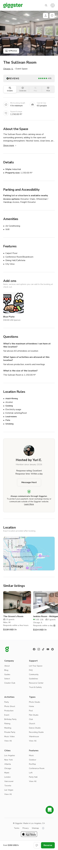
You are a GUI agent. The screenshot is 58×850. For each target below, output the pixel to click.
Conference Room (36, 768)
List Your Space (35, 666)
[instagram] (38, 649)
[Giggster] (13, 5)
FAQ (31, 670)
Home (31, 706)
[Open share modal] (22, 595)
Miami (6, 772)
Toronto (7, 785)
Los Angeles (9, 755)
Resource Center (36, 683)
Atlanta (7, 764)
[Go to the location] (17, 602)
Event (6, 715)
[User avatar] (52, 5)
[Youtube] (48, 649)
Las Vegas (8, 790)
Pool (31, 710)
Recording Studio (36, 732)
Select (7, 678)
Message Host (29, 482)
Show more (8, 145)
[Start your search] (46, 5)
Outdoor (32, 760)
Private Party (9, 732)
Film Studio (33, 715)
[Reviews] (52, 649)
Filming (7, 723)
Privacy (26, 828)
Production (8, 710)
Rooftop (32, 764)
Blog (6, 670)
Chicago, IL (8, 68)
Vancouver (8, 781)
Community (33, 674)
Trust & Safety (35, 687)
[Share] (45, 15)
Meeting (7, 728)
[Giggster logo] (7, 649)
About (7, 666)
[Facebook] (34, 649)
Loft (30, 772)
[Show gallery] (29, 33)
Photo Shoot (9, 706)
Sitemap (35, 828)
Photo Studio (34, 702)
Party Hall (33, 777)
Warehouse (34, 736)
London (7, 777)
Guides (7, 674)
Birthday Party (10, 719)
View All (8, 741)
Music (31, 755)
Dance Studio (35, 728)
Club (31, 719)
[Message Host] (37, 845)
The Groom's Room (13, 616)
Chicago (7, 768)
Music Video (9, 736)
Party (6, 702)
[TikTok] (43, 649)
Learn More (29, 504)
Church (32, 723)
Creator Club (9, 683)
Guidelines (33, 678)
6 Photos (13, 51)
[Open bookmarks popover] (52, 15)
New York (8, 760)
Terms (16, 828)
